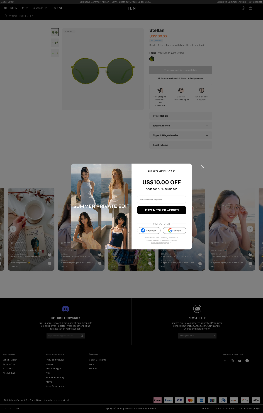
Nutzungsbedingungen (160, 243)
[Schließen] (202, 167)
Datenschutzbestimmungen (163, 240)
